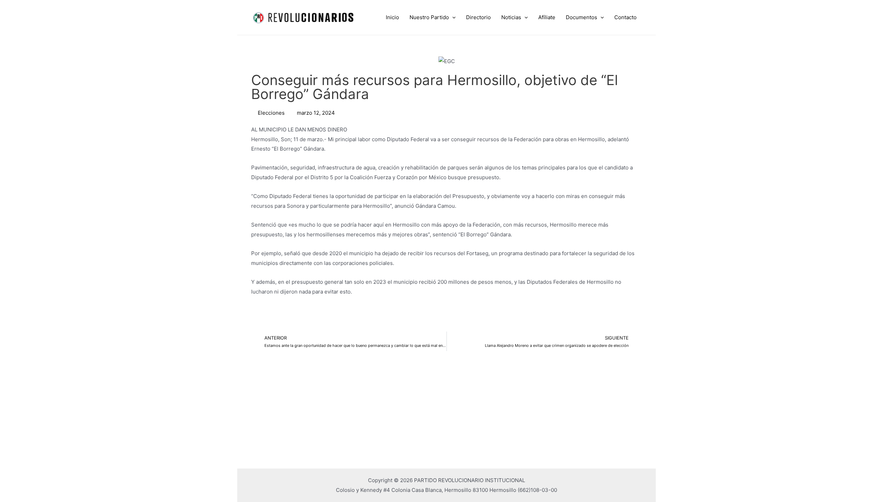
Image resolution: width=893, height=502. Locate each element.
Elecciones (271, 112)
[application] (452, 17)
